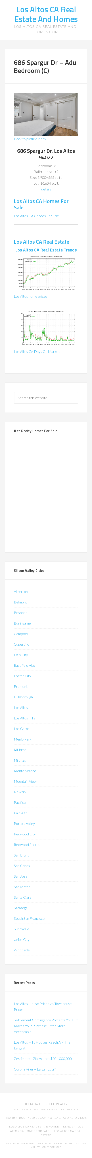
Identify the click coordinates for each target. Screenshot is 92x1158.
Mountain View (25, 781)
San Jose (20, 876)
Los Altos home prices (30, 296)
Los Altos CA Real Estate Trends (46, 249)
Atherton (21, 591)
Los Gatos (21, 728)
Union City (21, 939)
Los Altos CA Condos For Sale (36, 216)
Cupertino (21, 644)
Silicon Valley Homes (20, 1143)
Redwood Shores (27, 844)
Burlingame (22, 623)
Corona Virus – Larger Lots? (35, 1069)
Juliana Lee (35, 1104)
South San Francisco (29, 918)
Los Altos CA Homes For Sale (41, 204)
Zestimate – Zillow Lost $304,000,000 (43, 1058)
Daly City (21, 655)
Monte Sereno (25, 771)
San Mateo (22, 887)
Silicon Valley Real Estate (55, 1143)
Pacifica (20, 802)
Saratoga (20, 908)
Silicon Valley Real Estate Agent (35, 1109)
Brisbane (20, 612)
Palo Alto (20, 813)
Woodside (22, 950)
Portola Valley (24, 823)
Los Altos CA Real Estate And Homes (46, 14)
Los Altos (21, 707)
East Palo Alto (24, 665)
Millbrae (20, 749)
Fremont (20, 686)
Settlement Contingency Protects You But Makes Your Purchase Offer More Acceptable (46, 1026)
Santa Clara (22, 897)
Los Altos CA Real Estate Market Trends (41, 1126)
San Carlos (22, 865)
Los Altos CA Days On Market (37, 351)
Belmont (20, 602)
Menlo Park (22, 739)
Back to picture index (30, 139)
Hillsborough (23, 697)
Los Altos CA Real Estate (41, 242)
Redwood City (25, 834)
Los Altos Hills (24, 718)
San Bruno (21, 855)
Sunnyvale (21, 929)
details (46, 189)
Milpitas (20, 760)
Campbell (21, 633)
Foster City (22, 676)
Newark (20, 792)
